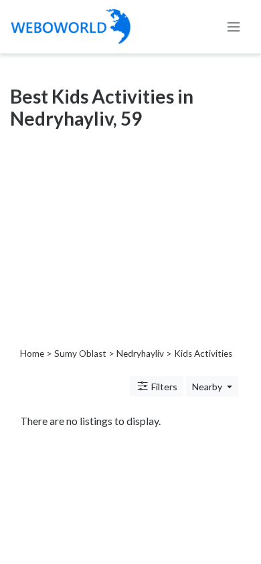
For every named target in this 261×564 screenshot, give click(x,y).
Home (32, 353)
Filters (163, 386)
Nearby (208, 386)
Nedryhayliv (140, 353)
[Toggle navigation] (233, 26)
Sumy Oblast (80, 353)
